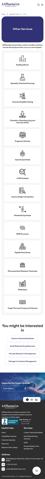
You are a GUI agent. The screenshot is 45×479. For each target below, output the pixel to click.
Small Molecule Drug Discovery (22, 346)
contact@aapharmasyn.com (16, 469)
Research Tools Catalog (9, 447)
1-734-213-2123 (11, 464)
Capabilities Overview (9, 436)
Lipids (26, 442)
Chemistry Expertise (8, 440)
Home (4, 14)
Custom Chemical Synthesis (22, 338)
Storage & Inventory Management (22, 361)
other (25, 14)
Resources (5, 444)
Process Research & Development (22, 354)
